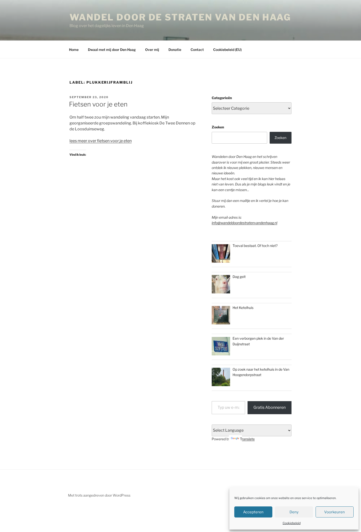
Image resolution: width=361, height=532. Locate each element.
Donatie (174, 49)
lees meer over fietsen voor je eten (100, 140)
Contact (197, 49)
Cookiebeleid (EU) (227, 49)
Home (74, 49)
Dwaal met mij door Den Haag (112, 49)
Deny (294, 512)
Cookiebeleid (292, 523)
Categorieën (222, 98)
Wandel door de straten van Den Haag (180, 17)
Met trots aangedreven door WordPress (99, 495)
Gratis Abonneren (269, 407)
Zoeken (218, 127)
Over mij (152, 49)
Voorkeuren (334, 512)
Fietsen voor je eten (98, 104)
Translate (247, 439)
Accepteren (253, 512)
